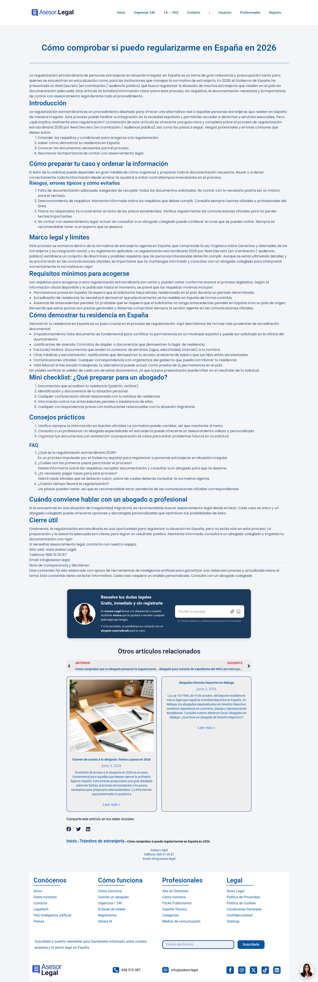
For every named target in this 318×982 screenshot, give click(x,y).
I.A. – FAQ (171, 12)
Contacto (193, 12)
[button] (68, 828)
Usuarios (224, 12)
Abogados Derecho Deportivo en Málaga (206, 682)
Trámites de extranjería (102, 841)
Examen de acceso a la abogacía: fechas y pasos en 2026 (111, 759)
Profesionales (250, 12)
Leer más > (111, 804)
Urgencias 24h (144, 12)
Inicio (121, 12)
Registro (275, 12)
